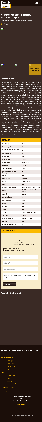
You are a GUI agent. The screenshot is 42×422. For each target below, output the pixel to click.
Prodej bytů (10, 361)
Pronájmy (9, 369)
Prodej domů (10, 363)
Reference (9, 381)
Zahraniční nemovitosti (9, 387)
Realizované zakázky (13, 384)
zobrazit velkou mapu (13, 293)
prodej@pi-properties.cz (26, 244)
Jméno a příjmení (7, 254)
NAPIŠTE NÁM (21, 404)
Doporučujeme (11, 366)
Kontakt (5, 392)
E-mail (4, 260)
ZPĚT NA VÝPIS (6, 24)
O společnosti (11, 375)
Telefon (4, 266)
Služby (8, 378)
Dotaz (4, 272)
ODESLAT (8, 284)
